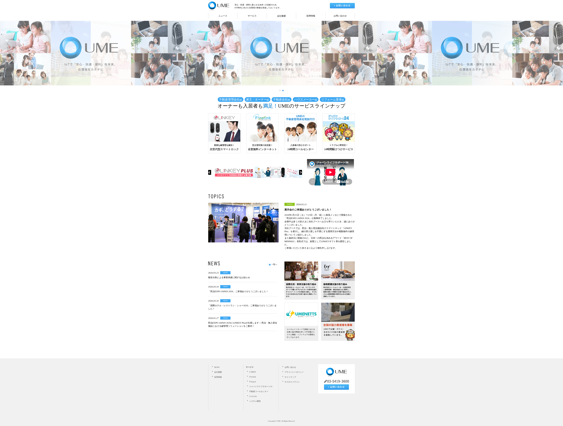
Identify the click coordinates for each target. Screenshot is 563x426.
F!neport (252, 382)
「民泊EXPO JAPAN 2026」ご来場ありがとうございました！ (238, 291)
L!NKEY (252, 372)
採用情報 (310, 16)
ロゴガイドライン (292, 382)
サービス (252, 16)
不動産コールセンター (258, 391)
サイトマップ (290, 377)
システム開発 (255, 401)
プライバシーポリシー (294, 372)
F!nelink (252, 377)
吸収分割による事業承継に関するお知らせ (229, 277)
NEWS (216, 367)
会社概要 (281, 16)
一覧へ (274, 264)
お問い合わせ (340, 16)
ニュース (222, 16)
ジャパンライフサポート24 (260, 386)
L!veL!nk (253, 396)
